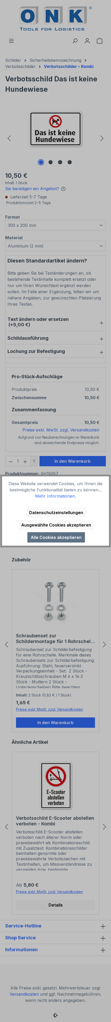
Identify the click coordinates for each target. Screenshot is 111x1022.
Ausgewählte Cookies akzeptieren (56, 525)
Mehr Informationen (55, 496)
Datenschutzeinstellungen (56, 512)
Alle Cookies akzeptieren (56, 537)
